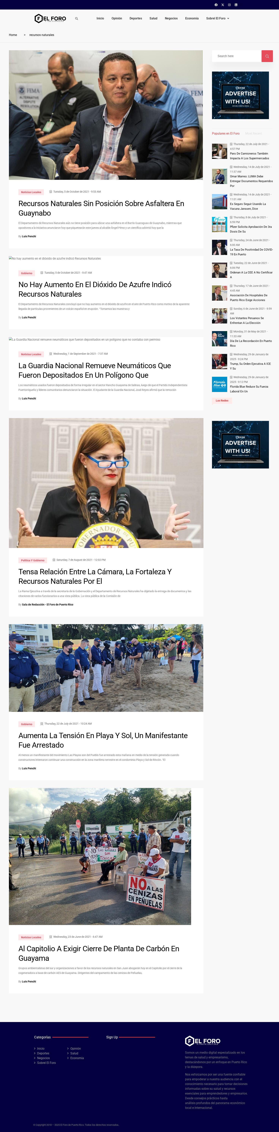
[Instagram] (229, 5)
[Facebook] (216, 5)
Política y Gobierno (32, 560)
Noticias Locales (31, 192)
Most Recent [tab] (253, 133)
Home (13, 35)
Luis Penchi (29, 236)
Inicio (100, 18)
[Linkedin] (236, 5)
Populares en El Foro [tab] (226, 133)
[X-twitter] (223, 5)
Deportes (136, 18)
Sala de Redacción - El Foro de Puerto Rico (47, 604)
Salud (153, 18)
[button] (218, 18)
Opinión (117, 18)
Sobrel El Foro (215, 18)
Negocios (171, 18)
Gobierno (26, 273)
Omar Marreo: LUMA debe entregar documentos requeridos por (251, 181)
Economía (192, 18)
